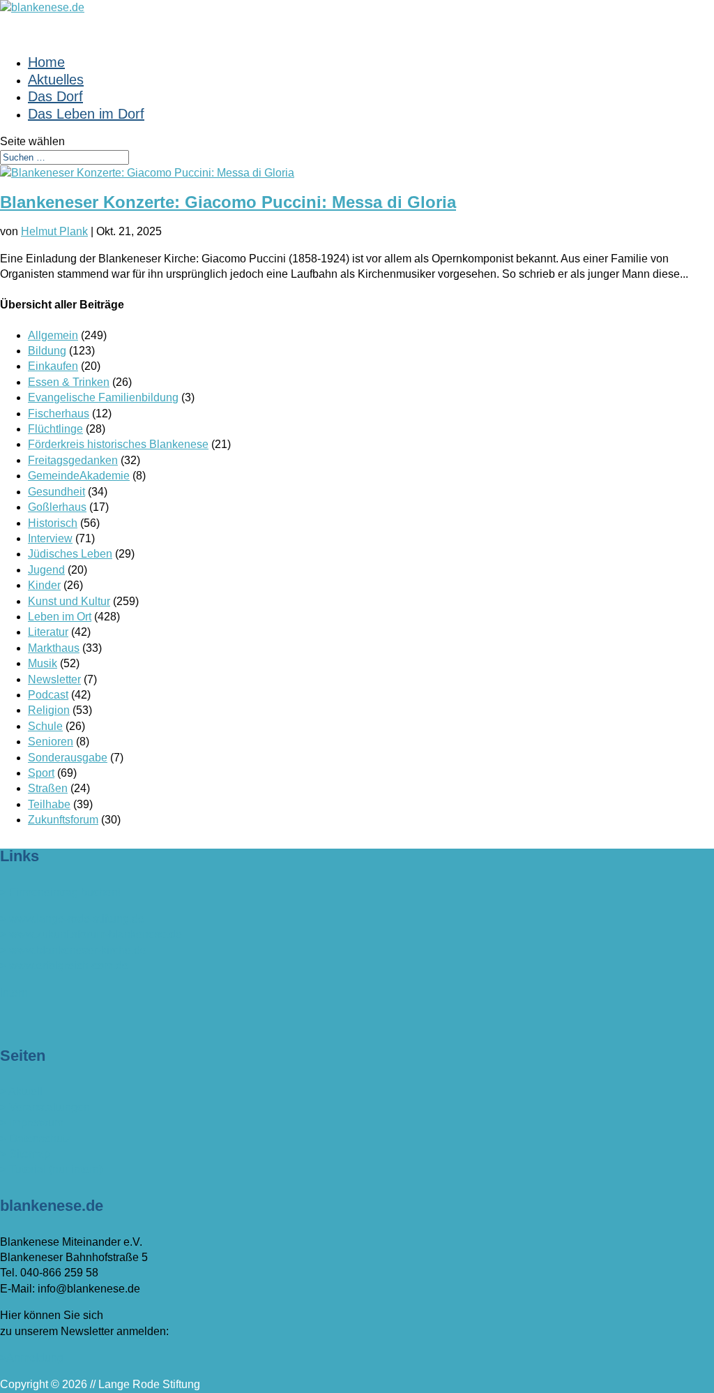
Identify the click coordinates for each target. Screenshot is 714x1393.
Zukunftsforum (63, 820)
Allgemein (53, 335)
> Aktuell (21, 1091)
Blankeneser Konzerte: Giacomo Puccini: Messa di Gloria (228, 202)
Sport (41, 773)
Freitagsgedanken (73, 460)
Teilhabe (49, 804)
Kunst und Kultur (69, 601)
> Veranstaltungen (45, 1107)
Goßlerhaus (57, 507)
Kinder (44, 585)
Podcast (48, 695)
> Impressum (31, 1122)
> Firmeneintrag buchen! (60, 892)
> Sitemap (25, 1154)
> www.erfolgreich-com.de (64, 965)
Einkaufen (53, 366)
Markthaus (53, 648)
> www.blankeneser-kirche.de (73, 950)
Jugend (46, 570)
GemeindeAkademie (79, 476)
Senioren (50, 741)
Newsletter (54, 679)
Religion (49, 710)
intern (14, 993)
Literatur (48, 632)
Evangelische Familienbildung (103, 397)
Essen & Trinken (68, 382)
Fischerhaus (58, 413)
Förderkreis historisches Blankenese (118, 444)
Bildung (47, 351)
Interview (50, 538)
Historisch (52, 523)
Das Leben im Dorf (86, 113)
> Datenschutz (35, 1139)
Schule (45, 726)
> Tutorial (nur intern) (51, 1169)
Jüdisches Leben (70, 554)
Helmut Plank (54, 231)
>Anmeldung (31, 1358)
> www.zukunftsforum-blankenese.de (91, 934)
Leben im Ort (59, 617)
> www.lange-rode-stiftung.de (72, 919)
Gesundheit (56, 492)
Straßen (48, 788)
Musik (42, 663)
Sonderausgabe (67, 757)
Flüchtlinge (55, 429)
